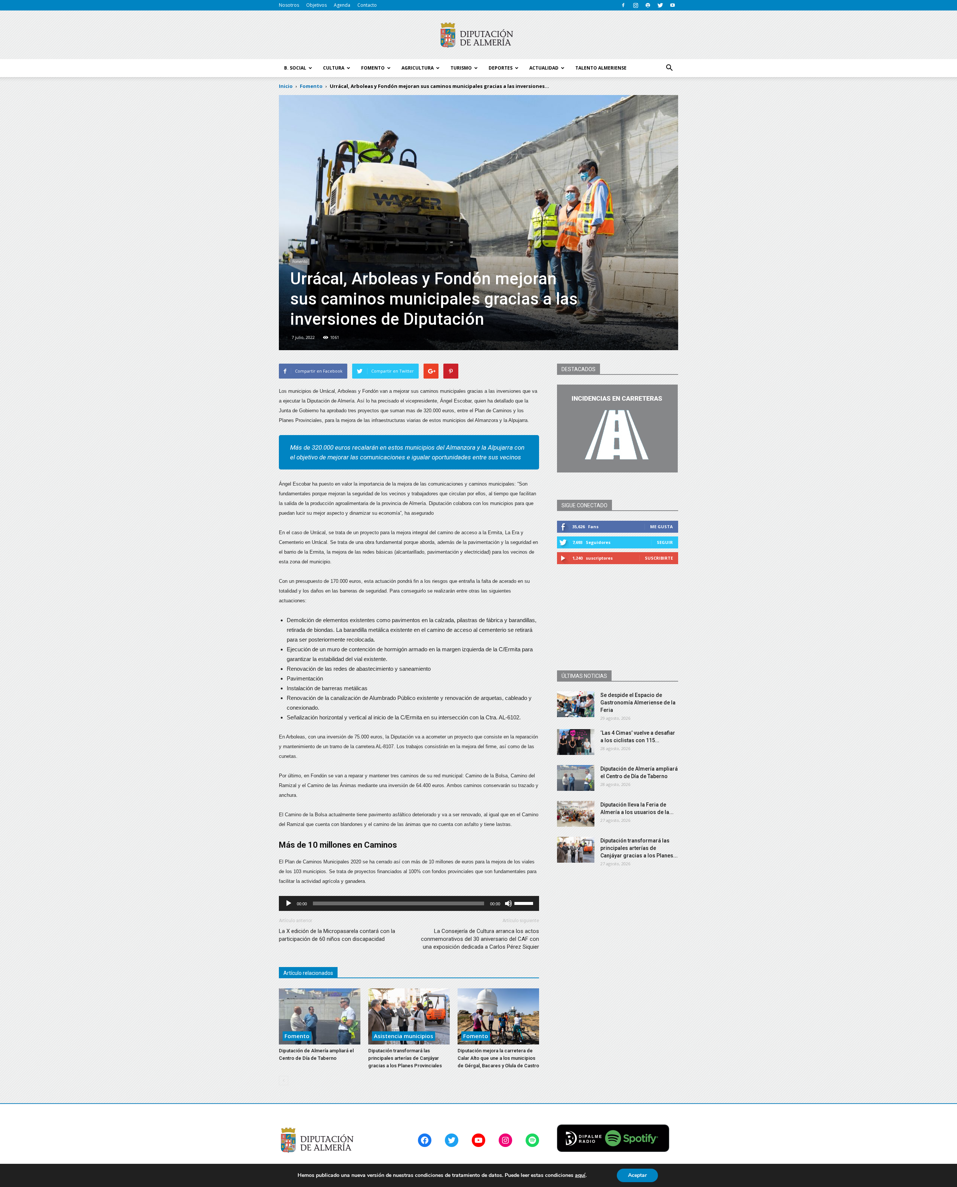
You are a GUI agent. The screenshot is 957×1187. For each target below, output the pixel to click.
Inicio (286, 86)
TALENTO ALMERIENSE (601, 68)
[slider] (524, 902)
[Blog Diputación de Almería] (478, 35)
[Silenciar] (508, 903)
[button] (669, 68)
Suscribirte (659, 558)
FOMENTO (373, 68)
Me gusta (661, 526)
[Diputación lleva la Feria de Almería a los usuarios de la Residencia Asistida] (575, 814)
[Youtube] (672, 5)
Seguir (665, 542)
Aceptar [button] (637, 1175)
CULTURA (333, 68)
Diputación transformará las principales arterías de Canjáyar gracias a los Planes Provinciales (405, 1058)
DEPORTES (501, 68)
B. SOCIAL (295, 68)
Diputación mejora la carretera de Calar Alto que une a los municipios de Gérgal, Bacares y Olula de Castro (498, 1058)
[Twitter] (660, 5)
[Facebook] (623, 5)
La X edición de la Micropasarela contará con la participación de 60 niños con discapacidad (337, 935)
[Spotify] (647, 5)
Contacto (367, 5)
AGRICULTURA (417, 68)
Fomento (299, 261)
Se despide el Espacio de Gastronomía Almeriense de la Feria (638, 702)
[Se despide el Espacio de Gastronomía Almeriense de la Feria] (575, 704)
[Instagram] (635, 5)
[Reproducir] (288, 903)
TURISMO (461, 68)
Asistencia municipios (403, 1036)
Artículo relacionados (308, 973)
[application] (409, 903)
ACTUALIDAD (543, 68)
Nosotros (289, 5)
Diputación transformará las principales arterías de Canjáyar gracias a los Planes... (639, 848)
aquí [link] (580, 1175)
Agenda (342, 5)
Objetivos (316, 5)
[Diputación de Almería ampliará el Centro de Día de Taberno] (319, 1016)
